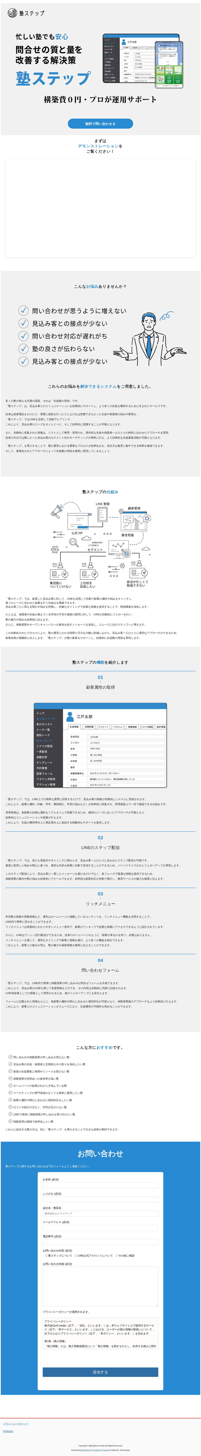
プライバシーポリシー (15, 1423)
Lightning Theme (101, 1450)
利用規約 (8, 1431)
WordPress (86, 1450)
